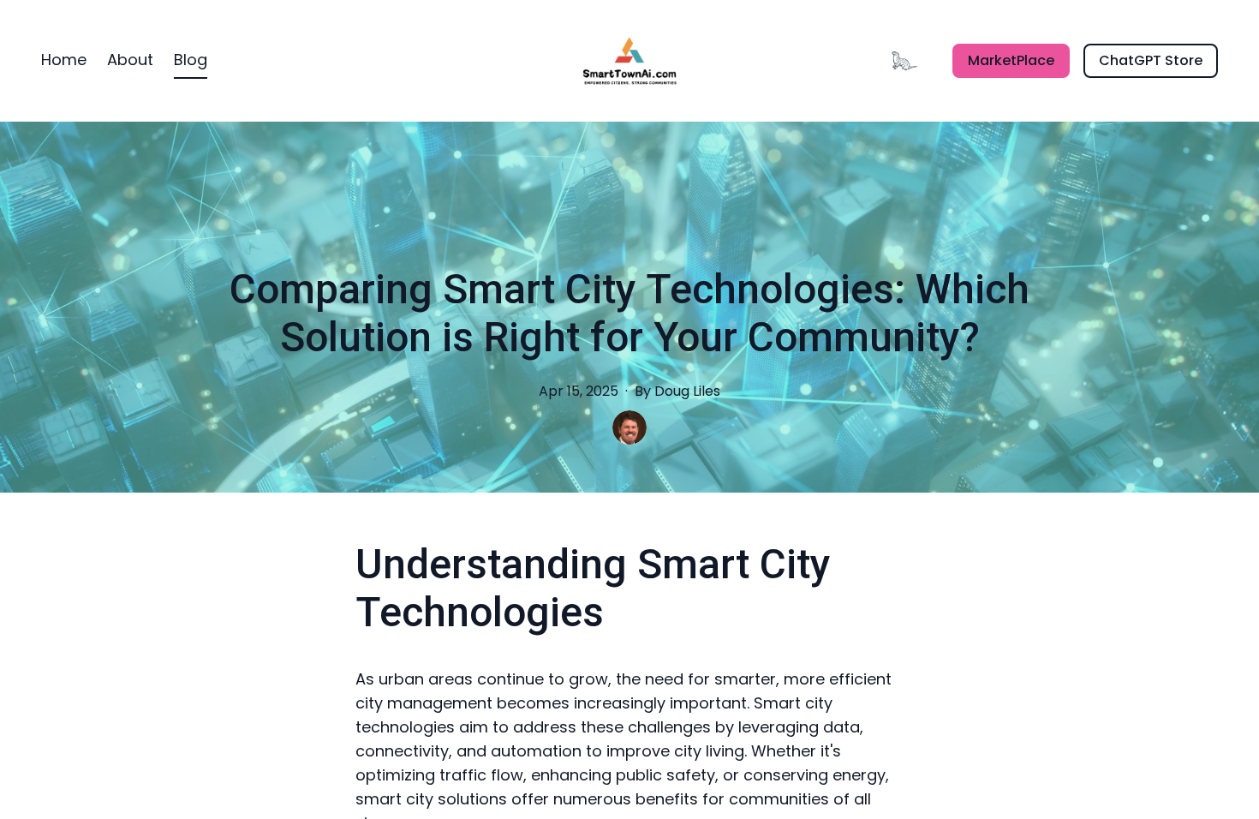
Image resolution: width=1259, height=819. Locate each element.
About (130, 59)
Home (64, 59)
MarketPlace (1011, 60)
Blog (190, 59)
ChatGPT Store (1150, 60)
